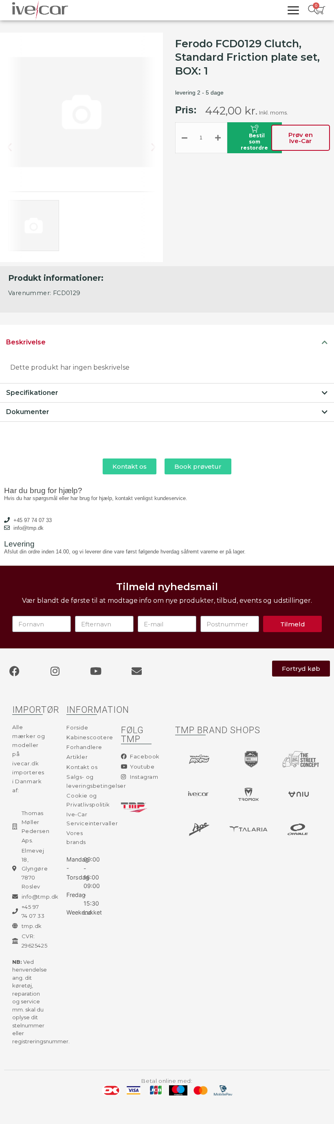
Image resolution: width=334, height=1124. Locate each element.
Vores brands (76, 837)
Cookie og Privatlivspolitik (83, 800)
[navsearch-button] (312, 10)
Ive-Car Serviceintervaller (83, 818)
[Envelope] (136, 671)
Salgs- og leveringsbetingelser (83, 781)
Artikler (77, 757)
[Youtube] (96, 671)
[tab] (167, 342)
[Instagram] (55, 671)
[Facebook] (14, 671)
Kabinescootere (83, 737)
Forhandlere (83, 747)
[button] (16, 147)
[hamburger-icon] (293, 10)
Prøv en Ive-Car (300, 138)
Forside (77, 727)
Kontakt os (81, 767)
